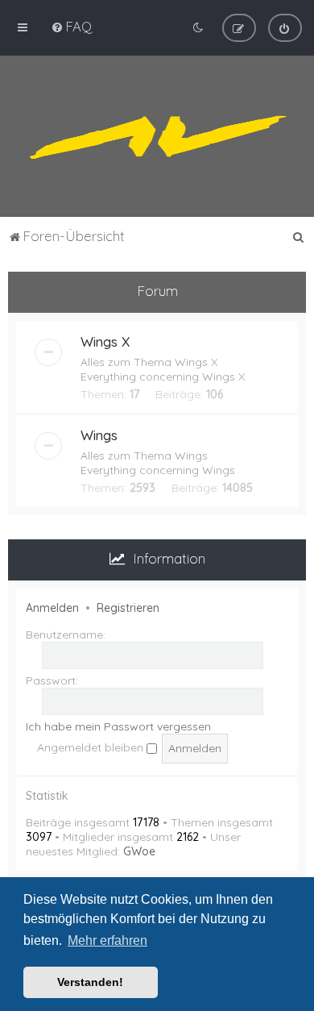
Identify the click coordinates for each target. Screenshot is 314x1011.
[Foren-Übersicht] (157, 136)
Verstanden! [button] (90, 982)
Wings (99, 434)
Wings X (105, 341)
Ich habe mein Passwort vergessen (118, 726)
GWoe (139, 851)
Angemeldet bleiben (92, 747)
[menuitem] (71, 26)
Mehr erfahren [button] (107, 940)
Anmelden (52, 608)
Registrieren (128, 608)
